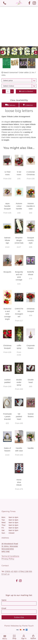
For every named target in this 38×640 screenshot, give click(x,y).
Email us (5, 574)
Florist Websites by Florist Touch (19, 626)
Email (4, 608)
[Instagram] (34, 3)
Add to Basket (27, 91)
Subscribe (19, 617)
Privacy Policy (8, 559)
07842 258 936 (25, 571)
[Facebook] (29, 3)
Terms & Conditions (10, 556)
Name (4, 600)
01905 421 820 (11, 571)
